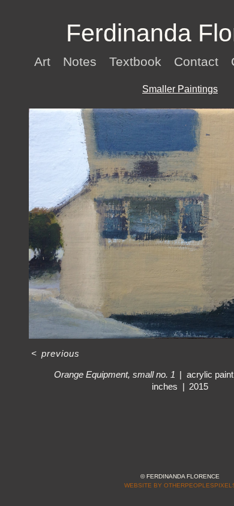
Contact (196, 61)
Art (42, 61)
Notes (80, 61)
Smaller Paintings (180, 89)
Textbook (135, 61)
